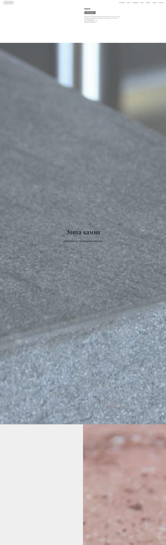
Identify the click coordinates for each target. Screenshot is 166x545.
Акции (142, 2)
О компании (122, 2)
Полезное (161, 2)
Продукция (135, 2)
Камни (128, 2)
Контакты (148, 2)
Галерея (154, 2)
